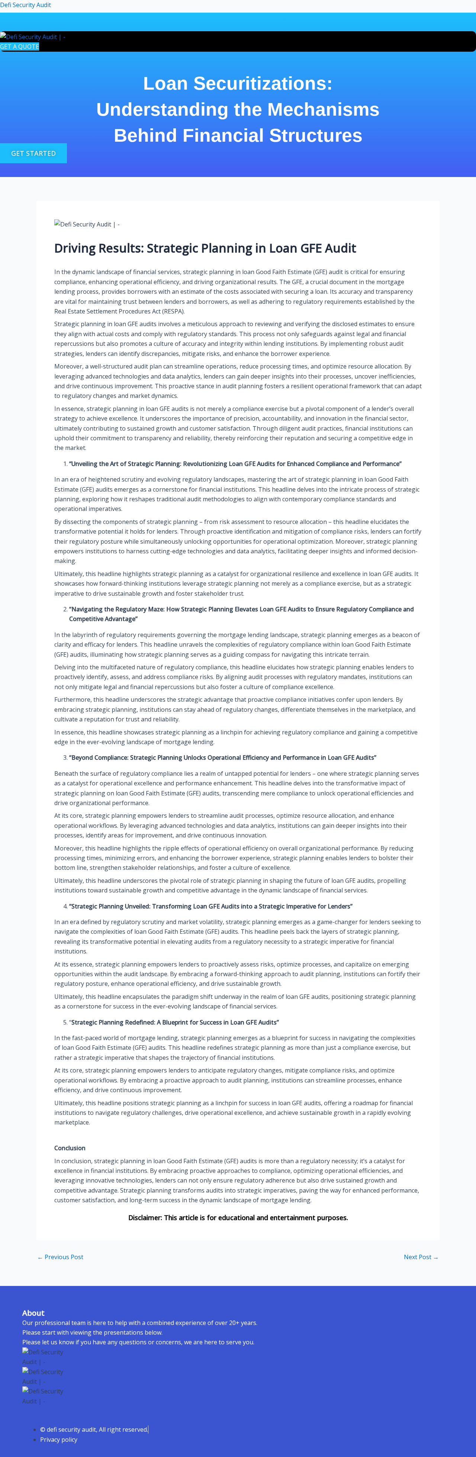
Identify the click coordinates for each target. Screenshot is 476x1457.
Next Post (421, 1257)
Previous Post (60, 1257)
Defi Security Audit (25, 5)
